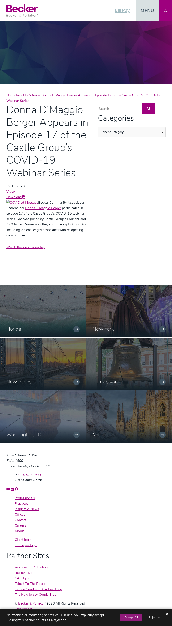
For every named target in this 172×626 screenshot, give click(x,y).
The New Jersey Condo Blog (35, 594)
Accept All (131, 617)
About (19, 531)
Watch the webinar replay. (25, 247)
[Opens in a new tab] (22, 202)
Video (10, 191)
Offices (20, 514)
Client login (23, 539)
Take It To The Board (30, 583)
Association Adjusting (31, 567)
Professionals (25, 498)
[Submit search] (148, 108)
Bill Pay (122, 10)
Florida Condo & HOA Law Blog (38, 589)
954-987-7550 (30, 475)
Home (11, 95)
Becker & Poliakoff (32, 603)
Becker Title (23, 572)
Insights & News (28, 95)
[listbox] (132, 132)
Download (14, 197)
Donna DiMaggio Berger (43, 208)
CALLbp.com (24, 578)
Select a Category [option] (112, 132)
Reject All (155, 617)
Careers (20, 525)
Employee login (26, 545)
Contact (20, 520)
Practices (21, 503)
